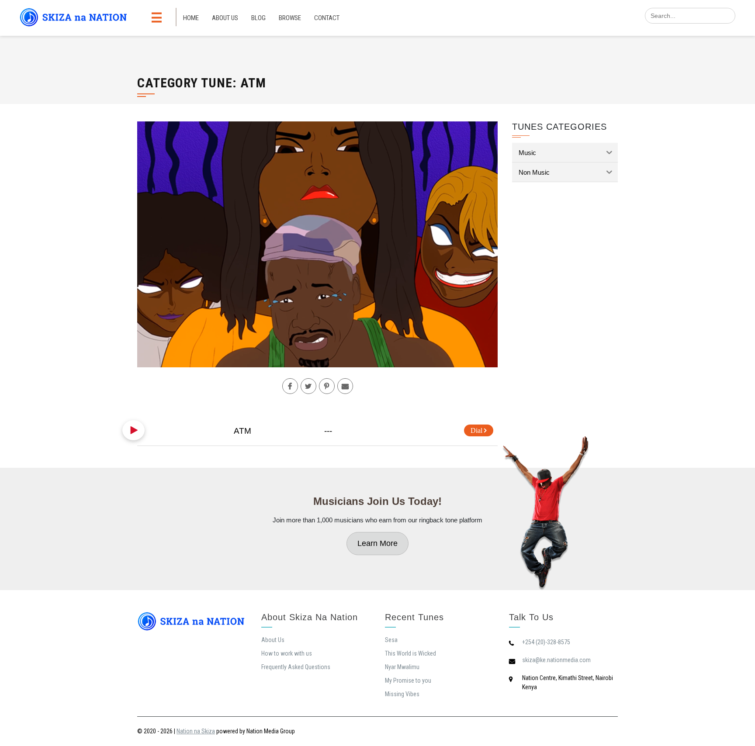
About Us (225, 18)
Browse (290, 18)
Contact (326, 18)
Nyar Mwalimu (402, 666)
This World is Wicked (410, 653)
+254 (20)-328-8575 (546, 642)
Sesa (391, 639)
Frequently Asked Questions (295, 666)
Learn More (377, 543)
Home (191, 18)
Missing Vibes (402, 694)
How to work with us (286, 653)
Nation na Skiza (196, 731)
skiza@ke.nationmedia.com (556, 659)
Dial (477, 430)
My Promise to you (408, 680)
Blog (258, 18)
